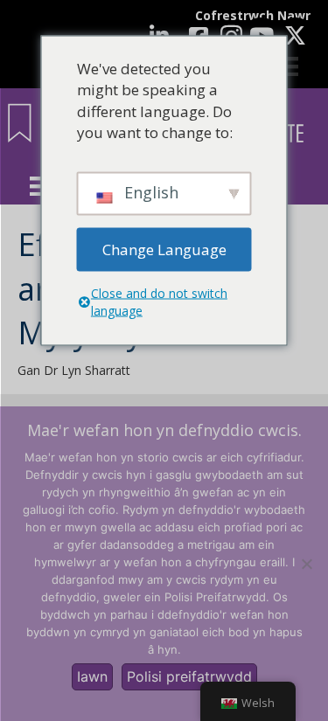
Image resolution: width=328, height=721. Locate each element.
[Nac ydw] (306, 563)
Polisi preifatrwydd (189, 676)
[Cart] (289, 66)
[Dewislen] (39, 186)
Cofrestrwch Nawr (253, 15)
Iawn (92, 676)
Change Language (164, 249)
